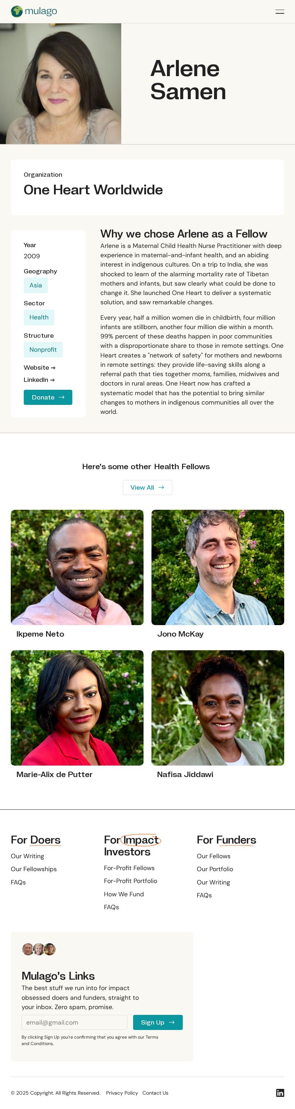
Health (39, 317)
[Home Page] (34, 11)
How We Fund (124, 894)
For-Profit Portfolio (130, 881)
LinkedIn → (39, 380)
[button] (280, 11)
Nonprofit (43, 350)
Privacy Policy (122, 1093)
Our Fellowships (34, 869)
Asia (36, 285)
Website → (40, 367)
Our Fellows (214, 856)
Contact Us (155, 1093)
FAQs (18, 882)
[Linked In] (280, 1092)
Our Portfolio (215, 869)
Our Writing (27, 856)
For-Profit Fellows (129, 868)
